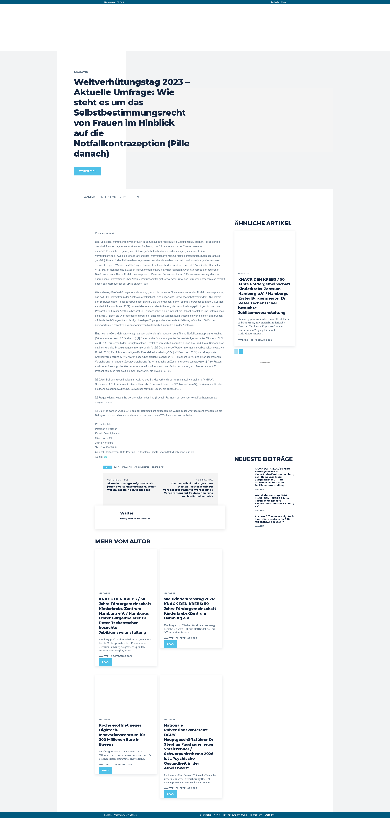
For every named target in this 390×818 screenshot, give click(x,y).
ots (105, 456)
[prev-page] (236, 351)
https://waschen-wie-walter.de (135, 519)
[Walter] (78, 197)
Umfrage (157, 467)
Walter (89, 196)
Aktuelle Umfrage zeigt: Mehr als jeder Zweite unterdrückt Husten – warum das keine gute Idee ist (131, 486)
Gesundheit (141, 467)
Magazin (81, 72)
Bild (117, 467)
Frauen (127, 467)
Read (105, 662)
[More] (192, 223)
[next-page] (241, 351)
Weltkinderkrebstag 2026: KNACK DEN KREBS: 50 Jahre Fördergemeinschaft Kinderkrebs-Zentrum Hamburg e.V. (190, 608)
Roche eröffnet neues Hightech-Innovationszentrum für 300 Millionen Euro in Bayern (122, 735)
